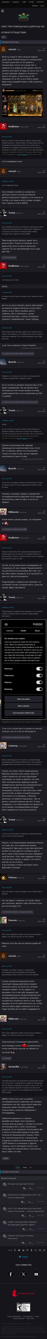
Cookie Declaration (18, 1318)
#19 (41, 1019)
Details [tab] (23, 631)
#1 (41, 49)
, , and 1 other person (19, 353)
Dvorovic (13, 920)
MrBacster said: (6, 830)
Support (40, 2)
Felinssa (13, 877)
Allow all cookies (23, 699)
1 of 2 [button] (17, 1167)
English (24, 1257)
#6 (41, 362)
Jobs (24, 2)
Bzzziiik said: (6, 966)
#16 (41, 877)
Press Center (30, 1318)
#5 (41, 266)
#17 (41, 920)
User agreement (28, 1316)
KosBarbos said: (7, 181)
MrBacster (14, 512)
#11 (41, 597)
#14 (41, 746)
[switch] (39, 675)
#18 (41, 956)
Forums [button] (5, 2)
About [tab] (37, 631)
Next (24, 1167)
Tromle (12, 213)
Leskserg (13, 745)
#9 (41, 512)
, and (15, 529)
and (10, 257)
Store (31, 2)
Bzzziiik (12, 362)
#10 (41, 538)
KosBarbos (14, 126)
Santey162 (14, 1066)
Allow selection (23, 706)
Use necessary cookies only (23, 713)
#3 (41, 171)
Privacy (37, 1316)
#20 (41, 1067)
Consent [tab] (9, 631)
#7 (41, 410)
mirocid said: (6, 137)
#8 (41, 468)
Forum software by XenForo (19, 1337)
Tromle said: (5, 328)
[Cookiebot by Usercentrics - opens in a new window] (33, 624)
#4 (41, 213)
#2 (41, 126)
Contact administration (14, 1316)
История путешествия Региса (21, 1184)
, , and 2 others (17, 737)
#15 (41, 820)
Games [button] (15, 2)
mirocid (12, 49)
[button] (2, 11)
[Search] (4, 37)
